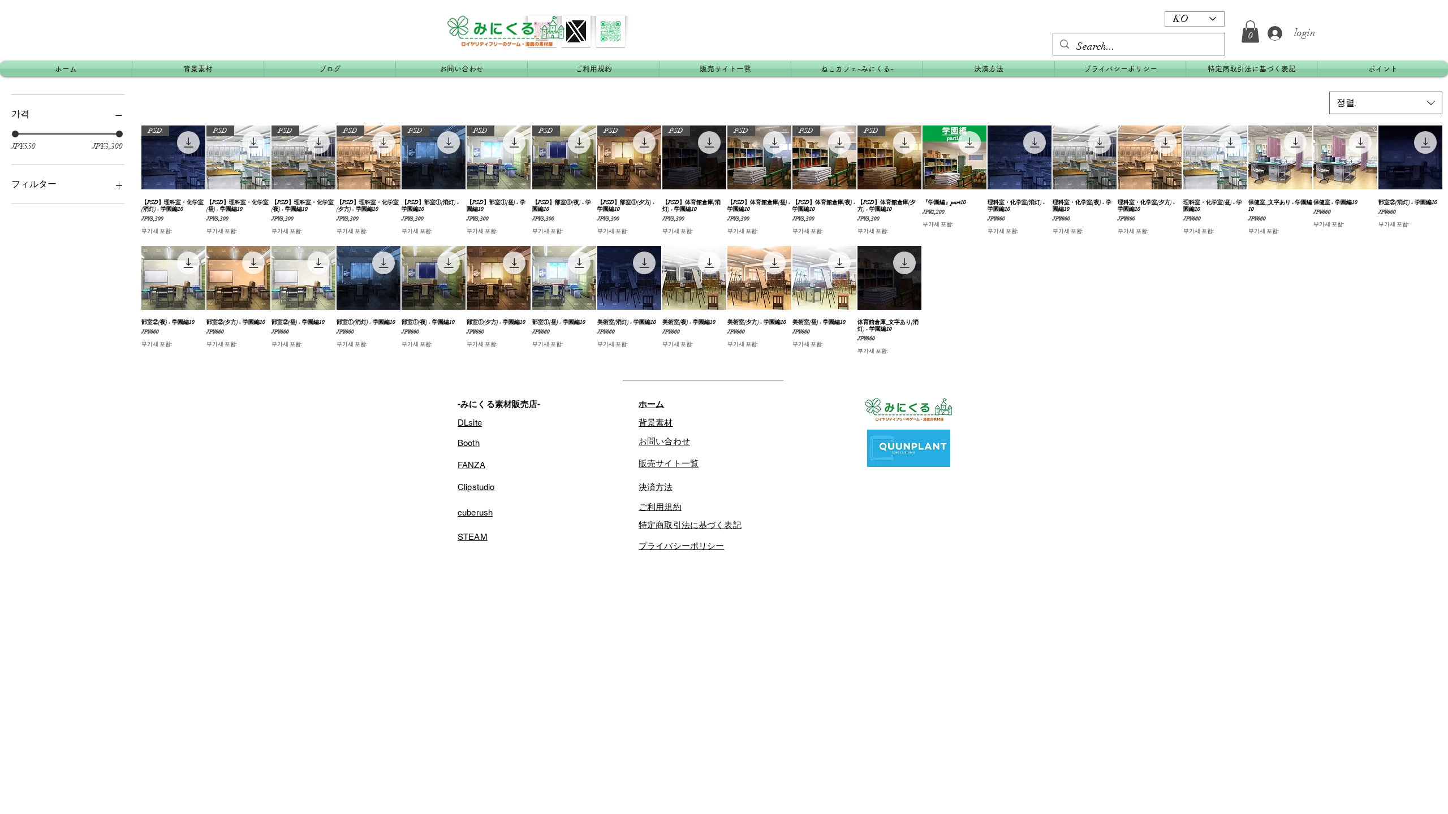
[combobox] (1385, 103)
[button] (1250, 31)
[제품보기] (954, 157)
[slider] (15, 134)
